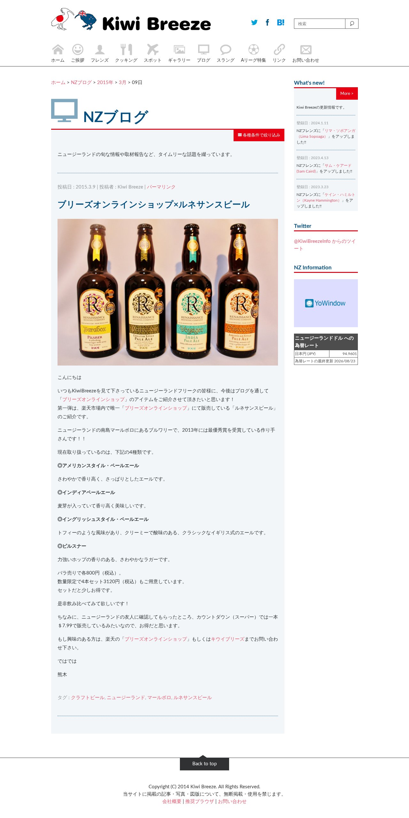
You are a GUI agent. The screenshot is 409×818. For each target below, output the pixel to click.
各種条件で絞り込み (261, 135)
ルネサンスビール (193, 697)
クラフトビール (87, 697)
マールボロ (159, 697)
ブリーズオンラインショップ (93, 399)
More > (347, 93)
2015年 (105, 82)
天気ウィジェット (326, 303)
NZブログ (81, 82)
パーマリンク (161, 187)
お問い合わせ (232, 801)
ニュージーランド (126, 697)
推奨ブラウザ (199, 801)
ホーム (58, 82)
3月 (123, 82)
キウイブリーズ (227, 639)
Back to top (204, 763)
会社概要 (171, 801)
